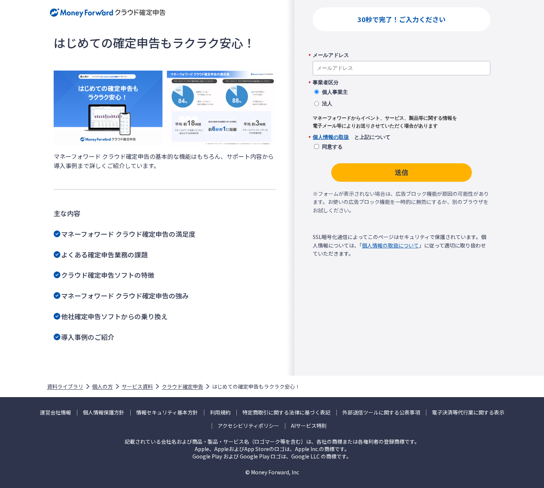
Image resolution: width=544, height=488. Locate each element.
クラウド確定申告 (182, 386)
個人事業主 (335, 92)
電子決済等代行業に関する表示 (468, 412)
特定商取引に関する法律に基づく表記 (286, 412)
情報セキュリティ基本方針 (167, 412)
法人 (327, 103)
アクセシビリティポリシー (248, 425)
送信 (401, 172)
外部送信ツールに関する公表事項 (381, 412)
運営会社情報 (55, 412)
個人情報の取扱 (331, 137)
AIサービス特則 (309, 425)
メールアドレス (331, 55)
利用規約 (220, 412)
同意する (332, 147)
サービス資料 (137, 386)
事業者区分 (326, 82)
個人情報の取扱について (390, 245)
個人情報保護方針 (103, 412)
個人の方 (102, 386)
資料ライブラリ (65, 386)
